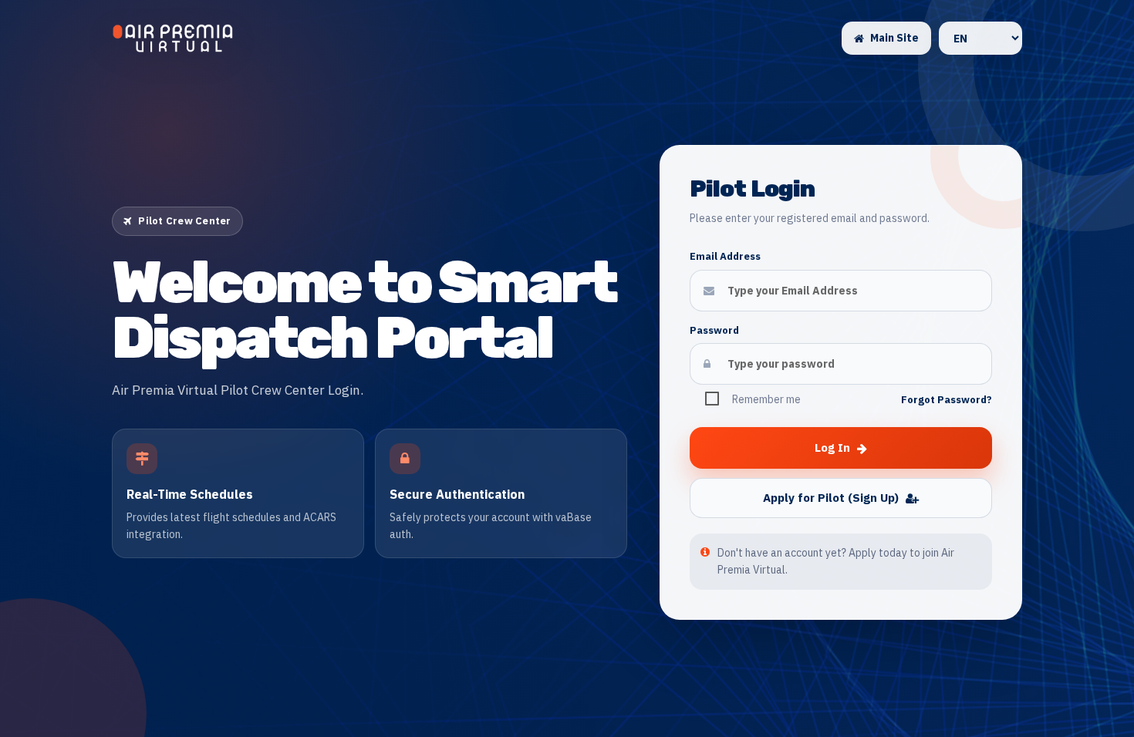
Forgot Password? (946, 399)
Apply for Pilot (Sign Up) (831, 497)
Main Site (894, 38)
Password (714, 330)
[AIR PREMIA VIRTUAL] (173, 38)
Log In (832, 447)
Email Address (725, 256)
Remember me (766, 399)
